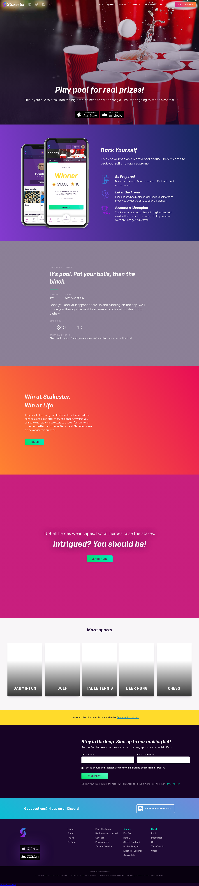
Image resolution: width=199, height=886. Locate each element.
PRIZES (34, 442)
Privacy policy (102, 842)
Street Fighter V (131, 842)
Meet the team (103, 829)
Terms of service (103, 846)
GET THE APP (185, 4)
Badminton (156, 838)
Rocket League (131, 846)
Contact (99, 838)
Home (71, 829)
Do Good (72, 842)
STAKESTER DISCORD (158, 808)
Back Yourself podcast (106, 833)
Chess (154, 851)
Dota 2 (126, 838)
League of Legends (132, 851)
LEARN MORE (100, 558)
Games (127, 829)
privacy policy (173, 784)
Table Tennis (157, 846)
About (71, 833)
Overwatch (129, 855)
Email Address (145, 755)
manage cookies (8, 884)
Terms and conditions (128, 717)
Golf (153, 842)
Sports (154, 829)
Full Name (88, 755)
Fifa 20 (127, 833)
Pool (153, 833)
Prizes (71, 838)
